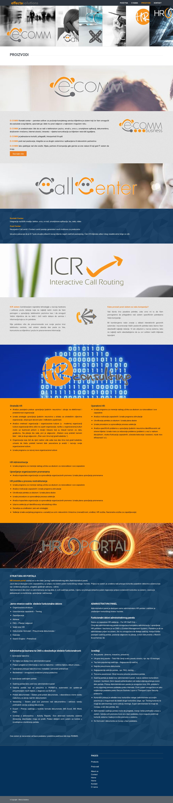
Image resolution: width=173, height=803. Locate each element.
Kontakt (94, 783)
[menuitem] (124, 3)
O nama (94, 787)
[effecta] (24, 2)
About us (94, 771)
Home (93, 777)
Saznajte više (18, 153)
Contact (94, 774)
